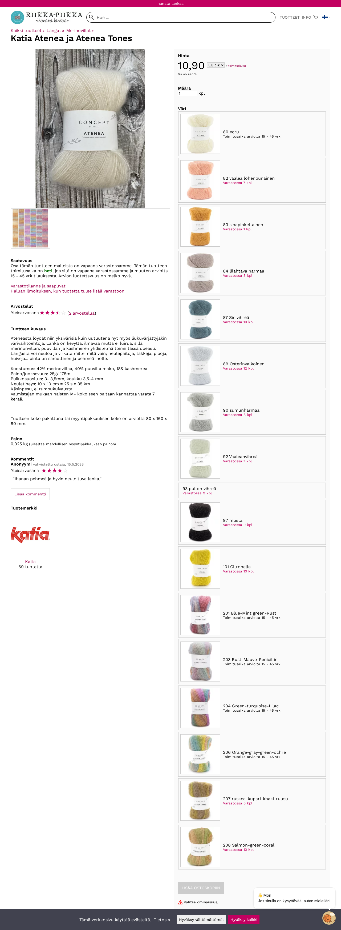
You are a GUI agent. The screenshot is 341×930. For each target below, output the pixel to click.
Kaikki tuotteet (27, 30)
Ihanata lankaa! (170, 3)
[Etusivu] (48, 22)
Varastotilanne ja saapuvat (38, 285)
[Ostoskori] (315, 17)
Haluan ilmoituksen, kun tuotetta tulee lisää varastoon (67, 291)
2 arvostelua (82, 313)
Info (306, 17)
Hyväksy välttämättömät (201, 919)
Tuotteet (290, 17)
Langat (55, 30)
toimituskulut (237, 65)
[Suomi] (326, 17)
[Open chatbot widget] (329, 918)
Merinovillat (80, 30)
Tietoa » (162, 919)
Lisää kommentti (30, 494)
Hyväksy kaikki (243, 919)
